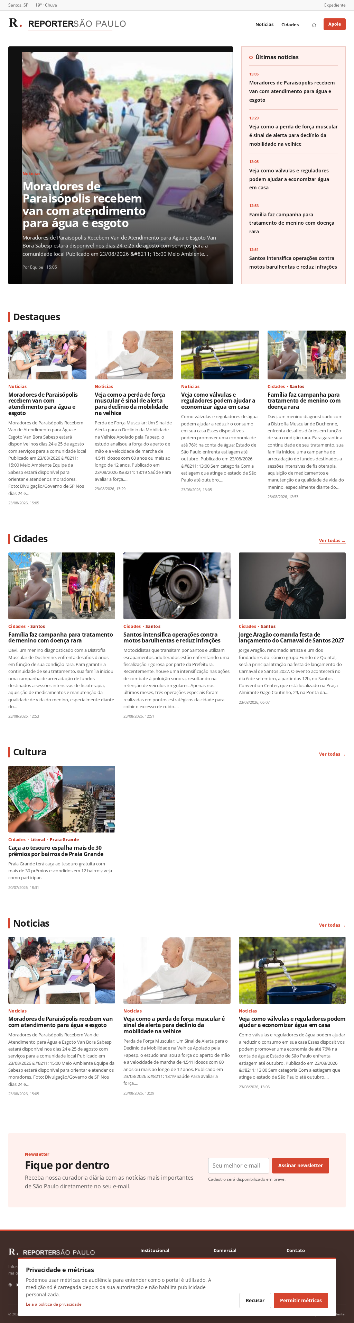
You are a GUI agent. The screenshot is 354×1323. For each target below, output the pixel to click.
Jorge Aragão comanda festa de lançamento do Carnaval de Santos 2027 (291, 638)
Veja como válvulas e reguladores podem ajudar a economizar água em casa (289, 179)
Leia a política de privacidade (54, 1304)
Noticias (264, 24)
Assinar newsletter (300, 1165)
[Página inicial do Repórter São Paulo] (67, 24)
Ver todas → (332, 540)
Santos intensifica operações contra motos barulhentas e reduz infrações (171, 638)
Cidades (290, 24)
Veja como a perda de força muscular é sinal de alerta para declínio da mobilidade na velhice (293, 135)
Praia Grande (64, 840)
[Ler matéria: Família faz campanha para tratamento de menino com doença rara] (307, 355)
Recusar (255, 1300)
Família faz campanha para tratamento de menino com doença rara (291, 223)
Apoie (334, 24)
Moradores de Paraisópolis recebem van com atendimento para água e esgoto (84, 204)
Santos (297, 386)
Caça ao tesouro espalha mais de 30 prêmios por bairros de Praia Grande (55, 851)
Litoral (38, 840)
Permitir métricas (301, 1300)
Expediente (335, 5)
